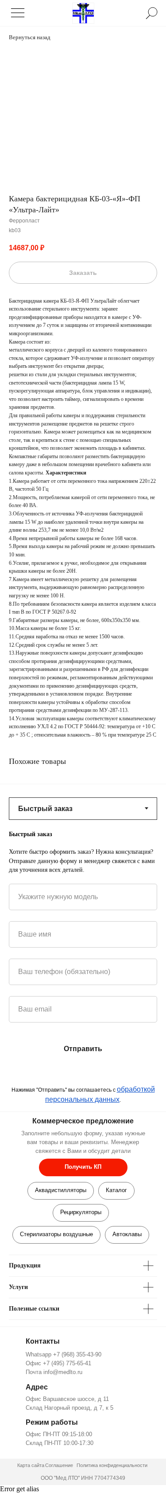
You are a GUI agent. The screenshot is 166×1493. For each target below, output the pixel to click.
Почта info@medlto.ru (54, 1372)
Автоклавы (127, 1234)
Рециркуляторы (80, 1212)
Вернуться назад (29, 37)
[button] (83, 1167)
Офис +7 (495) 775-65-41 (58, 1363)
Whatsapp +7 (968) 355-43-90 (63, 1354)
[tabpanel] (83, 851)
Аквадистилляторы (60, 1190)
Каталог (116, 1190)
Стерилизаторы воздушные (56, 1234)
